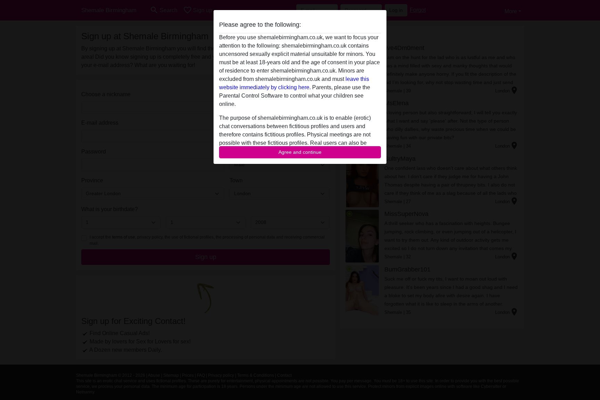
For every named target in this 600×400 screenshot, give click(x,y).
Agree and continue (300, 152)
